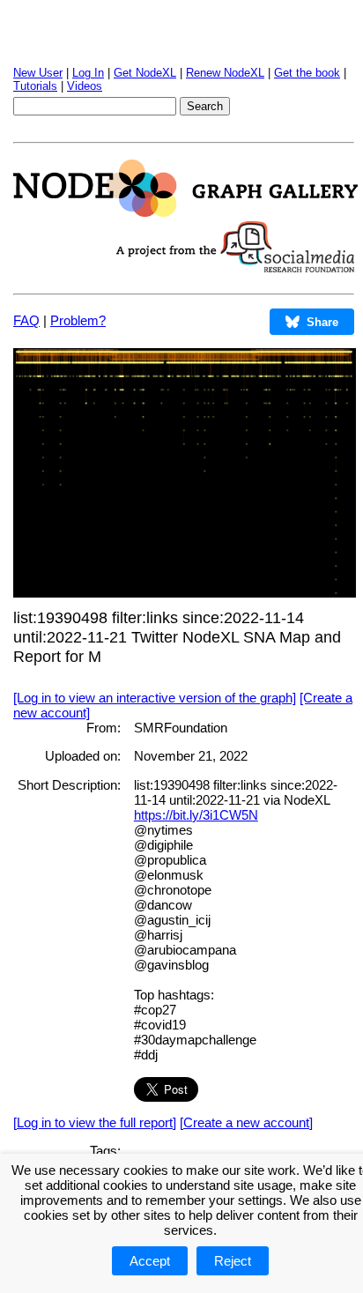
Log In (88, 72)
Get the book (307, 72)
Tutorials (35, 86)
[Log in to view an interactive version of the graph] (154, 697)
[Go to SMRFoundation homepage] (235, 267)
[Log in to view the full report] (94, 1122)
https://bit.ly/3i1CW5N (196, 814)
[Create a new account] (246, 1122)
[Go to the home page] (185, 211)
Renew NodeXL (225, 72)
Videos (84, 86)
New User (38, 72)
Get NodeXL (145, 72)
